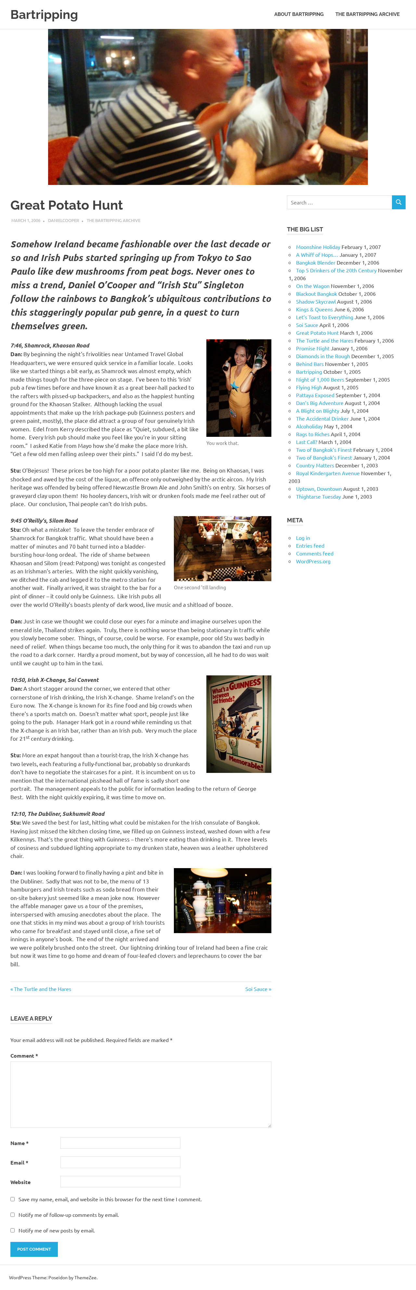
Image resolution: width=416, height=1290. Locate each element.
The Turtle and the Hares (42, 988)
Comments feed (314, 553)
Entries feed (310, 545)
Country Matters (315, 465)
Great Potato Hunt (317, 332)
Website (20, 1182)
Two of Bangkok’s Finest (324, 449)
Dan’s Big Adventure (320, 402)
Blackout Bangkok (316, 293)
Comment (24, 1055)
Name (19, 1143)
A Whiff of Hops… (317, 254)
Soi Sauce (256, 988)
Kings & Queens (314, 309)
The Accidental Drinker (322, 418)
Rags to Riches (313, 434)
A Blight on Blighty (317, 410)
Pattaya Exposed (315, 395)
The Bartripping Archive (367, 14)
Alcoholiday (309, 426)
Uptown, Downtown (319, 488)
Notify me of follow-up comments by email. (69, 1214)
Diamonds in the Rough (323, 356)
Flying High (309, 387)
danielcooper (63, 220)
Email (19, 1162)
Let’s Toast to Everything (324, 317)
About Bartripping (299, 14)
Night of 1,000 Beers (320, 379)
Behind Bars (310, 363)
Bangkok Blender (315, 262)
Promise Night (313, 348)
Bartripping (44, 14)
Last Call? (306, 441)
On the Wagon (313, 285)
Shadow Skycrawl (316, 301)
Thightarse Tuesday (318, 496)
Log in (303, 537)
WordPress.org (313, 561)
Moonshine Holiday (318, 246)
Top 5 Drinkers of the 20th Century (336, 270)
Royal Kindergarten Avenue (328, 473)
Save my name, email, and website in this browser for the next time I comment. (110, 1199)
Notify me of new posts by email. (57, 1230)
